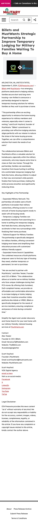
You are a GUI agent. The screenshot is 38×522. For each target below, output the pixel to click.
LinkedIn (5, 385)
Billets (4, 88)
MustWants (15, 88)
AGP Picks (5, 3)
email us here (7, 373)
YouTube (5, 391)
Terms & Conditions (19, 518)
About (9, 509)
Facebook (6, 379)
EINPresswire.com (25, 86)
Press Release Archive (22, 509)
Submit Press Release (19, 514)
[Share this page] (34, 20)
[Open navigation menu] (4, 20)
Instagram (6, 388)
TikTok (4, 394)
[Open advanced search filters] (29, 19)
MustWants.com (17, 327)
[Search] (23, 19)
